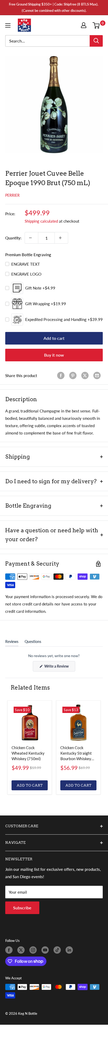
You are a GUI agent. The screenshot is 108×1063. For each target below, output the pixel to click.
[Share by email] (98, 375)
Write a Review (59, 668)
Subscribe (22, 907)
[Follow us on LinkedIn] (70, 950)
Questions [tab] (33, 642)
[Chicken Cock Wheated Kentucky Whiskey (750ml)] (30, 723)
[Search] (96, 41)
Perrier (12, 195)
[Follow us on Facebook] (10, 950)
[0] (97, 25)
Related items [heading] (30, 687)
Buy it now (54, 354)
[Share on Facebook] (62, 375)
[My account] (84, 25)
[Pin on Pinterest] (74, 375)
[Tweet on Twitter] (86, 375)
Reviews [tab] (11, 642)
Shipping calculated (41, 221)
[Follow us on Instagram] (34, 950)
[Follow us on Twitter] (22, 950)
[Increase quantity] (61, 237)
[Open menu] (9, 25)
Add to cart (54, 338)
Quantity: (13, 237)
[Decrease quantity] (31, 237)
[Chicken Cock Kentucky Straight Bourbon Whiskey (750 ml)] (78, 723)
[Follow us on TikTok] (58, 950)
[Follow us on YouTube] (46, 950)
